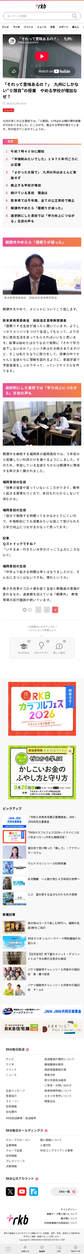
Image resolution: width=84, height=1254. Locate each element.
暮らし (75, 26)
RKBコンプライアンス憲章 (56, 1150)
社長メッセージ (15, 1090)
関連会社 (49, 1101)
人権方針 (45, 1145)
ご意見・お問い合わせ (58, 1085)
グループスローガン (18, 1140)
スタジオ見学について (58, 1096)
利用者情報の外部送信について (60, 1222)
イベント (28, 26)
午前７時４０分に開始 (25, 151)
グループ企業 (14, 1150)
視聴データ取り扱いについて (62, 1213)
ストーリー (13, 1101)
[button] (8, 1249)
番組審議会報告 (53, 1064)
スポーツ (63, 26)
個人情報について (51, 1140)
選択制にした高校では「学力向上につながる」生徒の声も (40, 218)
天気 (52, 26)
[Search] (74, 16)
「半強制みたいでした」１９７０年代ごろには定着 (42, 161)
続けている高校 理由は (27, 192)
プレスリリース (15, 1161)
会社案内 (11, 1112)
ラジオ (16, 26)
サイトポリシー (69, 1209)
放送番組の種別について (59, 1059)
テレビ (5, 26)
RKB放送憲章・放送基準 (21, 1118)
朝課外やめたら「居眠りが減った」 (35, 208)
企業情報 (11, 1145)
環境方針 (49, 1075)
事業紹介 (11, 1096)
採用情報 (11, 1106)
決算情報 (11, 1166)
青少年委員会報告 (55, 1080)
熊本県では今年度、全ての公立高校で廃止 (40, 200)
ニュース (41, 26)
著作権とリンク (69, 1218)
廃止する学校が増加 (23, 185)
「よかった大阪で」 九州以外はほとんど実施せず (41, 175)
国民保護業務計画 (55, 1069)
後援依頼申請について (58, 1090)
